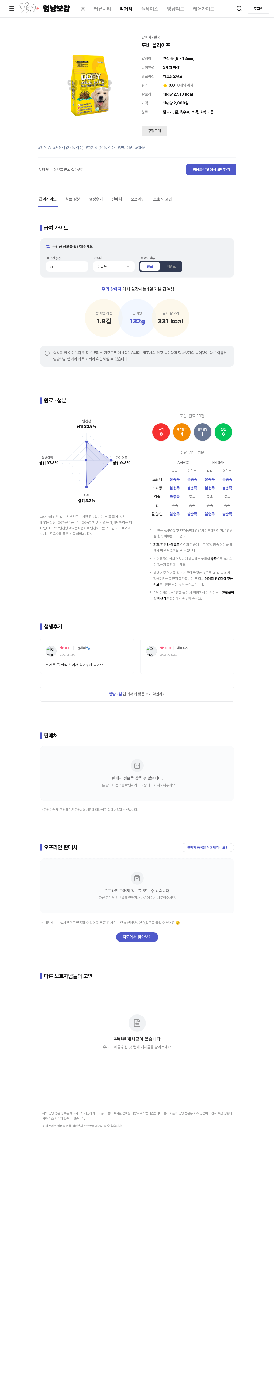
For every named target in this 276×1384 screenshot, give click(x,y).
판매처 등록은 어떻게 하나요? (207, 847)
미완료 (171, 266)
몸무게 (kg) (54, 258)
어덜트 (102, 266)
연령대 (98, 258)
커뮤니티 (102, 9)
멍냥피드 (175, 9)
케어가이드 (204, 9)
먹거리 (126, 9)
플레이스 (149, 9)
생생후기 (96, 199)
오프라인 (138, 199)
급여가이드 (48, 199)
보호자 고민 (162, 199)
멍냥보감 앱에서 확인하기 (211, 169)
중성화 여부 (147, 258)
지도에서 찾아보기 (137, 937)
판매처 (117, 199)
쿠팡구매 (154, 130)
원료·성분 (72, 199)
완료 (150, 266)
